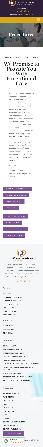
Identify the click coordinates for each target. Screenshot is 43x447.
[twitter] (17, 11)
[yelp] (29, 11)
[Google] (25, 11)
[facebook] (14, 11)
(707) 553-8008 (27, 14)
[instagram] (21, 11)
